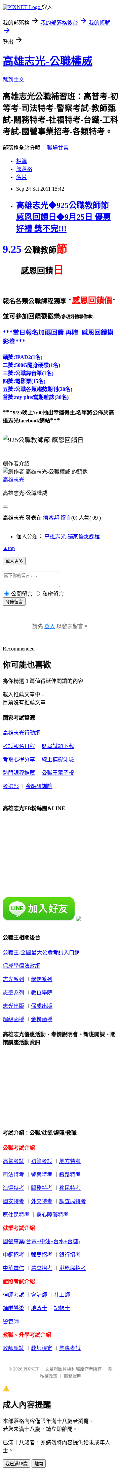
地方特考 (70, 1161)
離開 (38, 1463)
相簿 (21, 161)
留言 (66, 518)
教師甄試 (13, 1348)
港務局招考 (72, 1268)
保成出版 (41, 1006)
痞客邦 (51, 518)
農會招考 (41, 1268)
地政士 (39, 1308)
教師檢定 (41, 1348)
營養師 (11, 1321)
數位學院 (41, 992)
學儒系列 (41, 979)
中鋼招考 (13, 1255)
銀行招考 (70, 1255)
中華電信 (13, 1268)
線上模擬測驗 (58, 759)
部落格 (24, 169)
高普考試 (13, 1161)
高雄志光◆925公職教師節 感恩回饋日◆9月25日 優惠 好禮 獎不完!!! (63, 217)
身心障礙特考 (52, 1215)
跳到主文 (13, 79)
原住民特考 (16, 1215)
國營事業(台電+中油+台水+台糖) (41, 1241)
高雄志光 (13, 480)
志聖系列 (13, 992)
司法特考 (13, 1174)
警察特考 (41, 1174)
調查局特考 (72, 1201)
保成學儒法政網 (21, 966)
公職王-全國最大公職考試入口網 (41, 952)
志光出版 (13, 1006)
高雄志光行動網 (21, 733)
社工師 (62, 1295)
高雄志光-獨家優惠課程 (72, 536)
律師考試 (13, 1295)
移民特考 (70, 1188)
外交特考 (41, 1201)
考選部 (11, 786)
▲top (9, 548)
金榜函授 (41, 1019)
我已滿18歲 (16, 1463)
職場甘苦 (58, 148)
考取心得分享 (19, 759)
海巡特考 (13, 1188)
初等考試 (41, 1161)
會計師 (39, 1295)
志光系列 (13, 979)
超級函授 (13, 1019)
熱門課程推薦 (19, 773)
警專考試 (70, 1348)
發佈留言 (14, 601)
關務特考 (41, 1188)
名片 (21, 177)
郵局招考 (41, 1255)
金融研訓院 (39, 786)
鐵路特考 (70, 1174)
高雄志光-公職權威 (47, 61)
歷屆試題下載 (58, 746)
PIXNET (31, 1368)
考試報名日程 (19, 746)
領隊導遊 (13, 1308)
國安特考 (13, 1201)
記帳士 (62, 1308)
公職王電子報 (58, 773)
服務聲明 (72, 1375)
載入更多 (14, 561)
